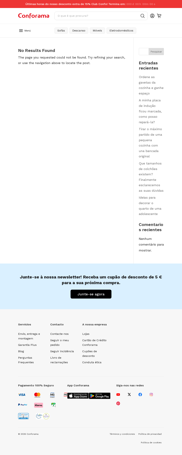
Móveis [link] (97, 30)
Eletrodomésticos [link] (121, 30)
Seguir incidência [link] (62, 351)
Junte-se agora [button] (91, 294)
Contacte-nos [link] (59, 334)
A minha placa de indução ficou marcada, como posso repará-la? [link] (150, 111)
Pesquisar (156, 51)
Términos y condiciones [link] (122, 434)
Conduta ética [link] (91, 362)
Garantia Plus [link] (27, 345)
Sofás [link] (61, 30)
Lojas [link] (85, 334)
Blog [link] (21, 351)
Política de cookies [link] (151, 442)
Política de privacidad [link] (150, 434)
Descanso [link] (78, 30)
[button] (21, 30)
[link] (33, 15)
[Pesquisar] (142, 15)
